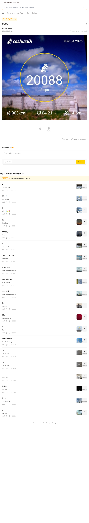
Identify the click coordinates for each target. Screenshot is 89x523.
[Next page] (55, 422)
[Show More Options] (3, 13)
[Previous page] (33, 422)
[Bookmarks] (22, 173)
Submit (80, 162)
